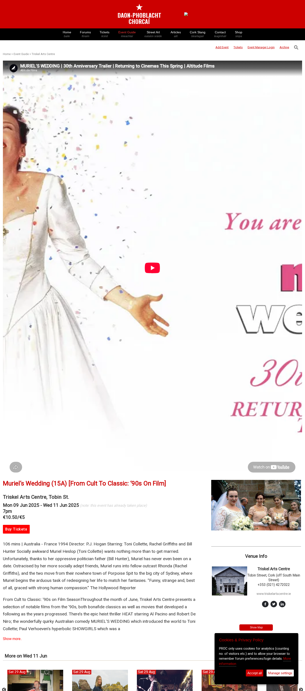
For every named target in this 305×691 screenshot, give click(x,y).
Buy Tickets (16, 529)
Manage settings (280, 673)
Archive (284, 47)
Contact (220, 34)
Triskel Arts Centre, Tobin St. (36, 497)
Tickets (104, 34)
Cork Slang (197, 34)
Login (261, 47)
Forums (85, 34)
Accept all (254, 673)
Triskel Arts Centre (43, 54)
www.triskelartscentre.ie (274, 594)
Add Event (222, 47)
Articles (176, 34)
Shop (238, 34)
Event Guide (127, 34)
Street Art (153, 34)
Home (67, 34)
